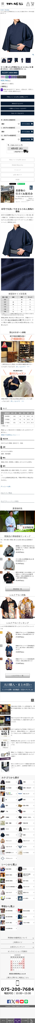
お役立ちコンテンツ (17, 947)
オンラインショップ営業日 (17, 951)
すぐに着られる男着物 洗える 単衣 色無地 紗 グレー (25, 561)
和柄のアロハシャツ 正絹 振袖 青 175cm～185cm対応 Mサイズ (25, 661)
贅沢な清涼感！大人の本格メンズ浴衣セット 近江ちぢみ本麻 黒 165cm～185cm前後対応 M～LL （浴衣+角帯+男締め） (25, 576)
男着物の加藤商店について (17, 938)
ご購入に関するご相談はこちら (17, 977)
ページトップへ (32, 700)
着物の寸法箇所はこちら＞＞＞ (10, 435)
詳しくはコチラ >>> (22, 366)
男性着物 (7, 10)
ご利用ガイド (17, 942)
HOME (2, 10)
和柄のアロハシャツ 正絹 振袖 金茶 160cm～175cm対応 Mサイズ (25, 635)
